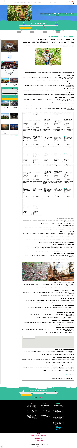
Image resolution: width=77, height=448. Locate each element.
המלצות (40, 2)
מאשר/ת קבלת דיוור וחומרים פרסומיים (38, 27)
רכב (18, 2)
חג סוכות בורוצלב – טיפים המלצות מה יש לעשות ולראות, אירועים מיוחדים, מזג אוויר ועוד (58, 411)
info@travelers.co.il (41, 442)
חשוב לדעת (34, 2)
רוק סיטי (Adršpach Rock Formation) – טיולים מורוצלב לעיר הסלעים (5, 132)
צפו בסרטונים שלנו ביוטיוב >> (38, 440)
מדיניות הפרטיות (49, 27)
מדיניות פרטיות (38, 446)
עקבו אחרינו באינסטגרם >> (38, 438)
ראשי (58, 2)
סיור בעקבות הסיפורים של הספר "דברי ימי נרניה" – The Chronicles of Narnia (32, 406)
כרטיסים (50, 2)
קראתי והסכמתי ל (52, 27)
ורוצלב (45, 2)
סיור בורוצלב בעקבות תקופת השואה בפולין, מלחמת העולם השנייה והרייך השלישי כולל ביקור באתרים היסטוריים (32, 417)
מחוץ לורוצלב (23, 2)
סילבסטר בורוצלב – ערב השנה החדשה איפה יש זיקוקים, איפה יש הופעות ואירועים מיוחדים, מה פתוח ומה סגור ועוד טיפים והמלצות (58, 423)
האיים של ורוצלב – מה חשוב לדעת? (14, 131)
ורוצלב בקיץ (5, 84)
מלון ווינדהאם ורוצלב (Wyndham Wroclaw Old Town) (45, 416)
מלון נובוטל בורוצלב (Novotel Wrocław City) (46, 411)
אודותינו (38, 433)
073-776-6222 (33, 442)
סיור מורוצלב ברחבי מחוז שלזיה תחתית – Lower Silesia (5, 121)
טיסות (15, 2)
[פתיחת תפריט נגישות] (2, 446)
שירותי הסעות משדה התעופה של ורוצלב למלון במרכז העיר (14, 108)
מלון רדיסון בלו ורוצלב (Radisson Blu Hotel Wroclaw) (45, 408)
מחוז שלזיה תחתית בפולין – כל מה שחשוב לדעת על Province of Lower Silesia (5, 109)
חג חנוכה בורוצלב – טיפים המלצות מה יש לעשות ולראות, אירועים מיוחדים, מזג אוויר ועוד (58, 418)
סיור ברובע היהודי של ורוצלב (33, 420)
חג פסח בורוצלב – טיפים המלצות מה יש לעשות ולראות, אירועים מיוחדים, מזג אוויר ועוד (58, 415)
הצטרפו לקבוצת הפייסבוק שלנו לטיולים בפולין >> (38, 437)
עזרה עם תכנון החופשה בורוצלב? (67, 377)
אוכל (29, 2)
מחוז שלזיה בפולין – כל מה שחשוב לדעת (14, 120)
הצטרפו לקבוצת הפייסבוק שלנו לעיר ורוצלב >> (38, 435)
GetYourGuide (16, 135)
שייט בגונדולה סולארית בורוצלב (32, 408)
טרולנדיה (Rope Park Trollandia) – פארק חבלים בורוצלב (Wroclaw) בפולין (61, 378)
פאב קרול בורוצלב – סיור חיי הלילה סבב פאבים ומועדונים (32, 411)
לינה (55, 2)
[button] (4, 1)
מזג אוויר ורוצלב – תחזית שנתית (14, 85)
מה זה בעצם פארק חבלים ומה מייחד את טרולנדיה (65, 379)
